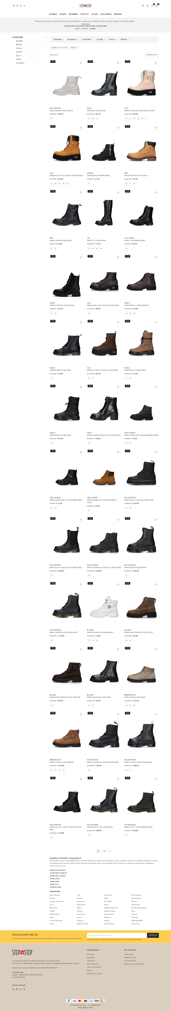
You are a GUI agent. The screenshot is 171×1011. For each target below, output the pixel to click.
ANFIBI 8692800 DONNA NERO (60, 370)
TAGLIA (112, 39)
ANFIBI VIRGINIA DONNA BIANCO (61, 111)
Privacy (89, 970)
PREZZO (124, 39)
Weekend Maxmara (111, 908)
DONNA (53, 14)
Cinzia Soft (108, 895)
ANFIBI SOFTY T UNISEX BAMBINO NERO (138, 827)
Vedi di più (85, 24)
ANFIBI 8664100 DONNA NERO (60, 435)
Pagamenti (91, 958)
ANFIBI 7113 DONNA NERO (96, 241)
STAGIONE (86, 39)
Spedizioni (91, 961)
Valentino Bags (109, 911)
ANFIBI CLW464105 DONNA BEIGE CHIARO (139, 111)
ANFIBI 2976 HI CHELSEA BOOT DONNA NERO (66, 568)
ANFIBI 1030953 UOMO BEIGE (134, 697)
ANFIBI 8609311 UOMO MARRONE (136, 305)
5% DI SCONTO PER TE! (25, 935)
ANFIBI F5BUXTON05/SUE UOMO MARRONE (65, 697)
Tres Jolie (134, 917)
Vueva (52, 917)
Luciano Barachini (56, 921)
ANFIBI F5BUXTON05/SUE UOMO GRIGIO (138, 632)
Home (77, 29)
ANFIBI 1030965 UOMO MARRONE (62, 762)
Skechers (107, 917)
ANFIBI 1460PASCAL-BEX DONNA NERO (64, 632)
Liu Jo (52, 905)
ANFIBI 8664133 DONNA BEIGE (135, 370)
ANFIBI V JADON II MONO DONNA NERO (138, 762)
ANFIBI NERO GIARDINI (58, 873)
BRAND (118, 14)
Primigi (52, 898)
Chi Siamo (90, 954)
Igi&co (79, 908)
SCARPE (85, 29)
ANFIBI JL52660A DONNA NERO (61, 241)
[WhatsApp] (20, 989)
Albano (134, 901)
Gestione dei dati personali (134, 964)
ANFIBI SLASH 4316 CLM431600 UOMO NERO (103, 305)
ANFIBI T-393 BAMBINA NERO (134, 241)
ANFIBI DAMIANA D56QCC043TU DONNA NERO (104, 435)
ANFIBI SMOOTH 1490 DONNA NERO (100, 827)
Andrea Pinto (109, 914)
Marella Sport (55, 914)
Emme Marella (55, 895)
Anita (106, 898)
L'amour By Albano (57, 901)
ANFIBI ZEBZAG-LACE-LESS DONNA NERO (139, 500)
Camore (134, 914)
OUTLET (84, 14)
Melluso (107, 921)
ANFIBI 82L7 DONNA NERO (96, 111)
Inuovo (52, 924)
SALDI (94, 14)
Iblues (106, 905)
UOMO (63, 14)
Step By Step (75, 863)
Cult (78, 895)
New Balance (136, 898)
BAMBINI (73, 14)
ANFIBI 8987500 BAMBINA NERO (98, 176)
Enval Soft (53, 908)
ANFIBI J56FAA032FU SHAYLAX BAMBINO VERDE (141, 435)
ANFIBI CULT (54, 884)
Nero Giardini (136, 895)
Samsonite (135, 924)
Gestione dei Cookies (95, 974)
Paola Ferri (81, 914)
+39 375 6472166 (18, 977)
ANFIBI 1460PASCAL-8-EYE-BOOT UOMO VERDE (104, 568)
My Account (130, 950)
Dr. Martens (108, 901)
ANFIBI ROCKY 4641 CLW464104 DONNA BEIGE (66, 176)
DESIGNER (57, 39)
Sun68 (52, 911)
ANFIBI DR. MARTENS (58, 870)
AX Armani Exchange (139, 908)
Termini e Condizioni (94, 967)
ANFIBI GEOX (55, 882)
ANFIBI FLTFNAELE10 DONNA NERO (62, 305)
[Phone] (24, 989)
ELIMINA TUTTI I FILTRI (59, 48)
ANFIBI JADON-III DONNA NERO (135, 568)
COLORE (99, 39)
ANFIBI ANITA (55, 879)
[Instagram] (16, 989)
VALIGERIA (106, 14)
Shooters (80, 921)
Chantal (80, 911)
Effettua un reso (130, 958)
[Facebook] (13, 989)
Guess (79, 917)
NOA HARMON (136, 921)
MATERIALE (71, 39)
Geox (133, 911)
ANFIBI (92, 29)
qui (141, 939)
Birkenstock (81, 905)
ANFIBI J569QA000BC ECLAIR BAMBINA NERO (66, 500)
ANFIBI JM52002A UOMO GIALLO (135, 176)
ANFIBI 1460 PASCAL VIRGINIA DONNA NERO (103, 762)
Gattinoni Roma (82, 924)
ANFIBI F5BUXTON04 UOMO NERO (99, 697)
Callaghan (80, 901)
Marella (79, 898)
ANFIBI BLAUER (55, 887)
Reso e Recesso (93, 964)
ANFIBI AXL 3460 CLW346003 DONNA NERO (102, 370)
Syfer (91, 1008)
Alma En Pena (109, 924)
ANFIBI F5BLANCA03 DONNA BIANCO (100, 632)
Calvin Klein (135, 905)
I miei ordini (128, 954)
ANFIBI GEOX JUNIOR (57, 876)
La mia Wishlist (130, 961)
